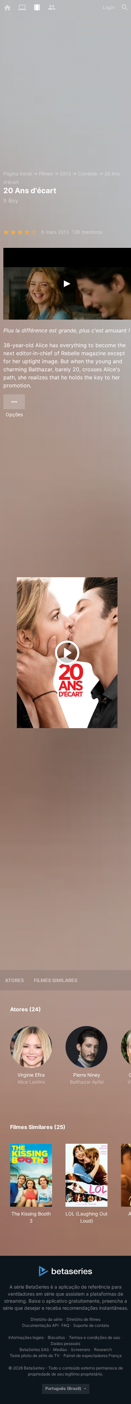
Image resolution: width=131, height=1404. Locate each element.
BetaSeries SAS (34, 1349)
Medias (60, 1349)
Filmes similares (55, 980)
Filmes (46, 173)
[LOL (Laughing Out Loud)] (86, 1175)
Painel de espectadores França (92, 1355)
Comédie (87, 173)
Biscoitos (56, 1337)
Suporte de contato (91, 1325)
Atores (14, 980)
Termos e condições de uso (94, 1337)
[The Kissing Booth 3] (31, 1175)
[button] (31, 1059)
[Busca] (124, 7)
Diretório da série (46, 1319)
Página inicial (17, 173)
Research (103, 1349)
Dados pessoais (65, 1343)
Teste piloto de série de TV (34, 1355)
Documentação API (40, 1325)
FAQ (65, 1325)
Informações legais (26, 1337)
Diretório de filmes (83, 1319)
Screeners (80, 1349)
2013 (65, 173)
